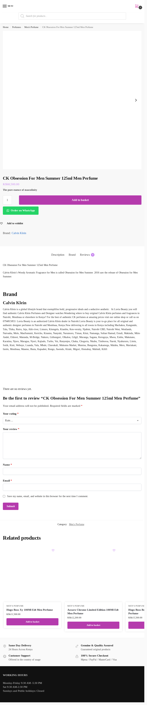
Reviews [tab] (86, 254)
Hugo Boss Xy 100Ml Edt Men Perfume (29, 609)
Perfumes (16, 27)
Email (7, 480)
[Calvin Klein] (72, 364)
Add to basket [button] (32, 621)
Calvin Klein (19, 233)
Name (7, 464)
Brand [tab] (72, 254)
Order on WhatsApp (22, 210)
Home (6, 27)
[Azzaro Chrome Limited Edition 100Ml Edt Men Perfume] (93, 573)
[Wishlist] (53, 550)
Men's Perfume (31, 27)
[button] (137, 6)
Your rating (11, 413)
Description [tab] (57, 254)
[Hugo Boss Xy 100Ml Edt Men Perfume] (32, 573)
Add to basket (80, 199)
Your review (11, 429)
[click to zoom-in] (72, 100)
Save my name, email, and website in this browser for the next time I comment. (47, 496)
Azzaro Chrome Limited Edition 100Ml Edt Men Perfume (92, 611)
